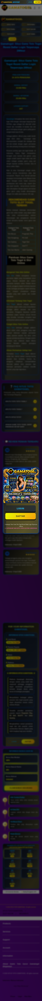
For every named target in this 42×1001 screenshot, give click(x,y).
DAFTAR (37, 2)
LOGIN (30, 2)
